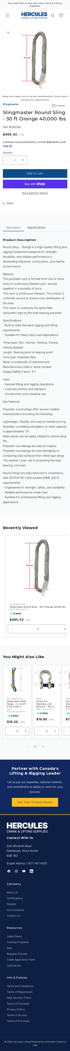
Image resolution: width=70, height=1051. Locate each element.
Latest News (14, 936)
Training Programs (18, 942)
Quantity (8, 152)
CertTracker (14, 965)
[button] (7, 15)
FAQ (9, 948)
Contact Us (13, 915)
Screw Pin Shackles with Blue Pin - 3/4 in (45, 704)
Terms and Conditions (20, 986)
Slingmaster (11, 104)
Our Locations (15, 910)
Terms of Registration (19, 992)
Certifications (15, 898)
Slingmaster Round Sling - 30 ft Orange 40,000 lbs (37, 607)
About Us (12, 892)
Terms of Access (17, 1015)
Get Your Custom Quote (35, 802)
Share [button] (9, 203)
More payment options (35, 192)
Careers (11, 904)
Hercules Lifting (21, 1041)
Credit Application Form (21, 959)
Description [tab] (13, 227)
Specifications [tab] (36, 227)
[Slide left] (27, 746)
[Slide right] (43, 746)
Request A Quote (17, 953)
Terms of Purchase (18, 1003)
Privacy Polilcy (16, 1009)
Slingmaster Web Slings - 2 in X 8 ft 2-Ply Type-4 (16, 704)
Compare (60, 105)
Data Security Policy (19, 997)
